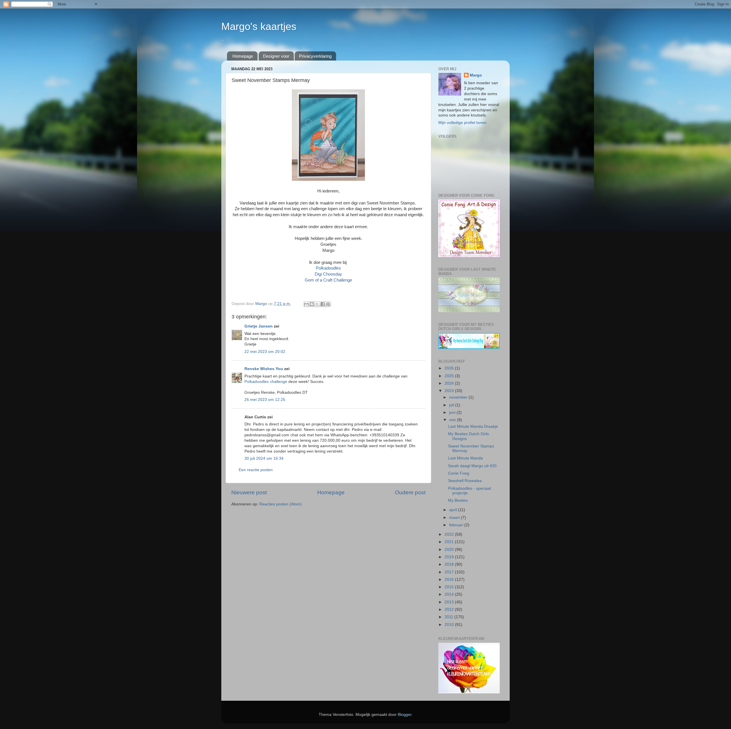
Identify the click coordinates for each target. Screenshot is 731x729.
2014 (450, 594)
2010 (450, 624)
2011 (449, 617)
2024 (450, 383)
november (459, 397)
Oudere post (410, 492)
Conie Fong (458, 473)
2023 (450, 391)
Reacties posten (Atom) (280, 504)
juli (452, 405)
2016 (450, 579)
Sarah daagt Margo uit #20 (472, 466)
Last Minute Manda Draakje (473, 426)
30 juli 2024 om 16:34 (264, 458)
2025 (450, 376)
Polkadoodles (328, 268)
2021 (450, 542)
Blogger (404, 714)
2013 (450, 602)
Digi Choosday (328, 274)
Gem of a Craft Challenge (328, 280)
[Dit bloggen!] (312, 304)
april (453, 510)
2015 (450, 587)
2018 (450, 564)
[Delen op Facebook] (323, 304)
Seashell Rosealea (465, 481)
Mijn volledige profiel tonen (462, 123)
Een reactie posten (256, 470)
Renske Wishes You (263, 369)
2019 (450, 557)
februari (456, 525)
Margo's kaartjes (258, 26)
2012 (450, 609)
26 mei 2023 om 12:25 (264, 399)
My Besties (458, 500)
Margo (476, 75)
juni (453, 412)
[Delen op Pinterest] (328, 304)
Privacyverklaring (315, 56)
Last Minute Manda (465, 458)
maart (455, 517)
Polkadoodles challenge (265, 381)
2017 (450, 572)
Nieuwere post (249, 492)
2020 (450, 549)
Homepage (242, 56)
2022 (450, 534)
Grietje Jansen (258, 326)
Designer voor (276, 56)
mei (453, 420)
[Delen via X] (317, 304)
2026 (450, 368)
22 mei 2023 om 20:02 (264, 352)
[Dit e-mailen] (306, 304)
